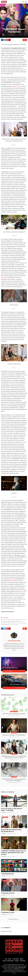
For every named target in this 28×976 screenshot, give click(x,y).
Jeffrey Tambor (18, 621)
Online (17, 960)
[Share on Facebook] (2, 40)
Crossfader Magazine (6, 621)
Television (15, 959)
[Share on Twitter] (5, 40)
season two (4, 277)
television (10, 622)
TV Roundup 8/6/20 (7, 874)
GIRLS (19, 591)
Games (21, 959)
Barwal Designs (22, 967)
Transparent (23, 622)
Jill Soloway (4, 622)
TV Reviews (13, 26)
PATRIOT (14, 580)
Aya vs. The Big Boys (8, 960)
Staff (3, 812)
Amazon (5, 619)
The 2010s (22, 960)
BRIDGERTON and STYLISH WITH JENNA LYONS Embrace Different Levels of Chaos (14, 757)
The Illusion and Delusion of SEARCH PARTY (14, 735)
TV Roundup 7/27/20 (7, 893)
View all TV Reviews (13, 919)
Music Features (14, 711)
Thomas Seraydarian (12, 35)
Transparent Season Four (7, 624)
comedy (24, 619)
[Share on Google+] (7, 40)
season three (15, 86)
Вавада (17, 968)
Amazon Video (19, 619)
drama (12, 621)
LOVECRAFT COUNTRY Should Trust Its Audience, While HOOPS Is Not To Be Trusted (13, 852)
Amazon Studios (11, 619)
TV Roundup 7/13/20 (7, 912)
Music (9, 959)
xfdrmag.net (15, 624)
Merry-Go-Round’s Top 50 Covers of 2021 (14, 713)
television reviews (16, 622)
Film (6, 959)
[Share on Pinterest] (9, 40)
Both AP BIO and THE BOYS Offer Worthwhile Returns (11, 830)
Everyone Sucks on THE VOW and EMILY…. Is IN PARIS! (11, 809)
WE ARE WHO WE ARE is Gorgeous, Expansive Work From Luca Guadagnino (14, 779)
